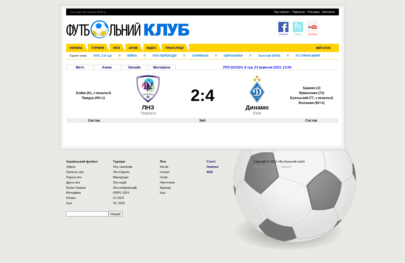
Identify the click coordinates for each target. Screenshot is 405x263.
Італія (164, 177)
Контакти (328, 11)
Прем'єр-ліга (75, 172)
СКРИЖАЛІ (200, 55)
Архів (133, 48)
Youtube (312, 28)
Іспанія (164, 172)
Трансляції (174, 48)
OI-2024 (118, 197)
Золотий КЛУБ (269, 55)
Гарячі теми (78, 55)
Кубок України (76, 187)
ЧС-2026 (119, 203)
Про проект (282, 11)
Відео (151, 48)
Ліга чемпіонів (122, 166)
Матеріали (161, 67)
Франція (165, 187)
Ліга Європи (121, 172)
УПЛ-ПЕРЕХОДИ (164, 55)
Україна (75, 48)
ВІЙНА (132, 55)
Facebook (283, 28)
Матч (80, 67)
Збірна (70, 166)
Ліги (116, 48)
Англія (164, 166)
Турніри (97, 48)
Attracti (286, 166)
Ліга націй (119, 182)
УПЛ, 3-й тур (102, 55)
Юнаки (70, 197)
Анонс (107, 67)
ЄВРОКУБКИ (233, 55)
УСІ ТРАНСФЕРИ (308, 55)
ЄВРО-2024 (121, 192)
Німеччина (167, 182)
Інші (69, 203)
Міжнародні (120, 177)
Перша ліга (74, 177)
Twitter (297, 28)
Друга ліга (73, 182)
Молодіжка (73, 192)
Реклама (313, 11)
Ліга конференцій (125, 187)
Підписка (298, 11)
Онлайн (134, 67)
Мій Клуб (323, 48)
